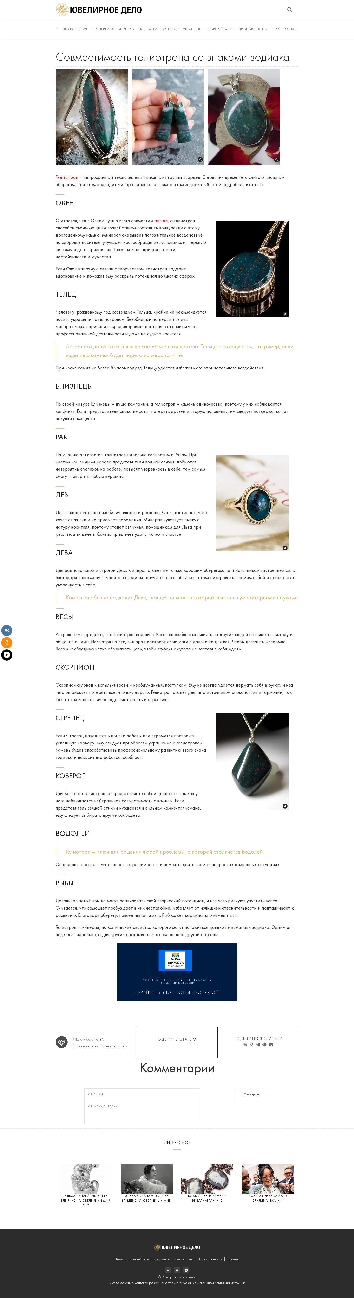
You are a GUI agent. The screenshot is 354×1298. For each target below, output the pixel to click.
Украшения (193, 29)
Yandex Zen (177, 1270)
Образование (221, 29)
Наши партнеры (211, 1259)
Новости (147, 29)
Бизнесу (126, 29)
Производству (253, 29)
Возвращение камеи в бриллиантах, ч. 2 (207, 1198)
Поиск (289, 9)
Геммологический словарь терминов (143, 1259)
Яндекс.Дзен (186, 1270)
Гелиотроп (67, 177)
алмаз (161, 221)
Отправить (251, 1095)
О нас (291, 29)
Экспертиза (102, 29)
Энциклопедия (72, 29)
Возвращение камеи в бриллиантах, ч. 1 (268, 1198)
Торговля (170, 29)
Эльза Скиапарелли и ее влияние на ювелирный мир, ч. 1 (147, 1200)
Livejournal (168, 1270)
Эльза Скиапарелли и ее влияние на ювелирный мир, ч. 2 (86, 1200)
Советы (232, 1259)
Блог (276, 29)
